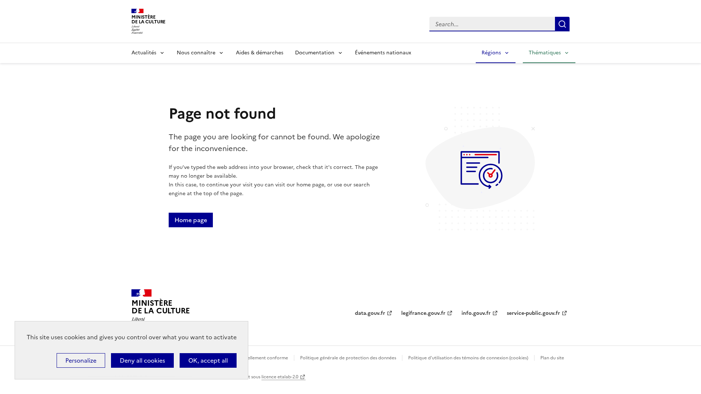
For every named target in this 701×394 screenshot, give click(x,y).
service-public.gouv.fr (533, 313)
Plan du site (552, 358)
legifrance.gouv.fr (423, 313)
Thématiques (545, 53)
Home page (191, 220)
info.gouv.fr (476, 313)
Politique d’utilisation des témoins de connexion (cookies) (468, 358)
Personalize (80, 360)
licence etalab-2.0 (279, 377)
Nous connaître (196, 53)
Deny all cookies (142, 360)
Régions (491, 53)
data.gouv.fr (370, 313)
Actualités (143, 53)
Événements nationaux (383, 53)
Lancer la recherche (562, 24)
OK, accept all (208, 360)
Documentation (314, 53)
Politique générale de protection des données (348, 358)
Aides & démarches (259, 53)
